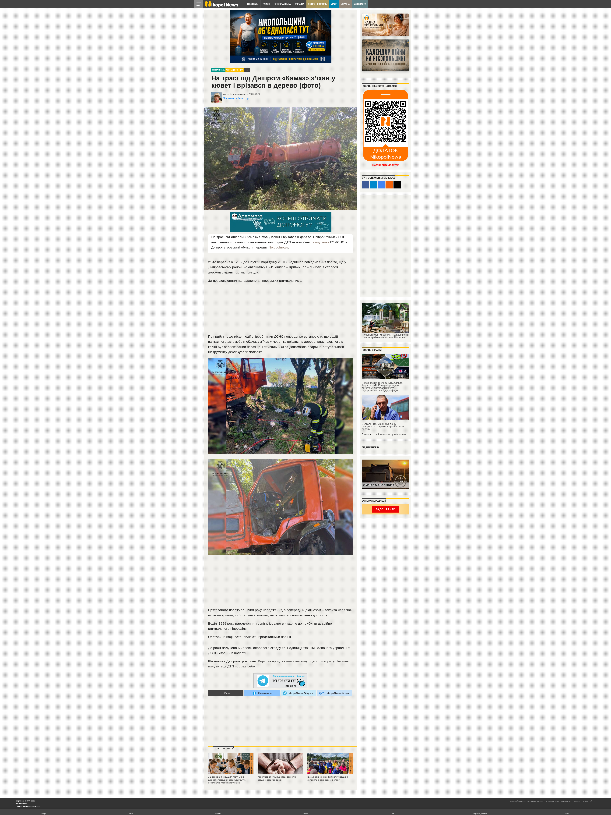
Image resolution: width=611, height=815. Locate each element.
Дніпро (234, 70)
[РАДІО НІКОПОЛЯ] (385, 55)
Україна (299, 4)
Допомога (360, 4)
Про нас (577, 801)
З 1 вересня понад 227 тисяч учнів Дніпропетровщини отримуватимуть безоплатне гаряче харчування (227, 780)
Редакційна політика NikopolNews (526, 801)
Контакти (566, 801)
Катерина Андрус (239, 94)
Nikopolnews (278, 247)
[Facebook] (365, 184)
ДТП (241, 70)
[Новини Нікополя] (221, 6)
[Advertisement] (280, 310)
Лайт (334, 4)
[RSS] (389, 184)
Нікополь (252, 4)
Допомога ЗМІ (552, 801)
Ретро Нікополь (317, 4)
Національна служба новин (389, 434)
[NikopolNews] (280, 680)
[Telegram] (373, 184)
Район (266, 4)
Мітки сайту (589, 801)
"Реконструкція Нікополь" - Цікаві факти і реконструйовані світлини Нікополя (385, 336)
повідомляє (320, 242)
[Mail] (397, 184)
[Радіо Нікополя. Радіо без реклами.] (385, 25)
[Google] (381, 184)
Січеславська (282, 4)
